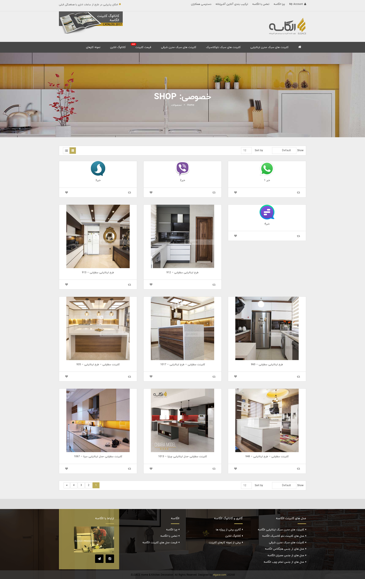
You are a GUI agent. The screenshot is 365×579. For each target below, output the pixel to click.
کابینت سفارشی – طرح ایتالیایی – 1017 (182, 364)
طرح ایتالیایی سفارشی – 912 (182, 272)
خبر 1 (267, 180)
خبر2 (182, 180)
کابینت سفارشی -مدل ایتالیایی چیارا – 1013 (182, 456)
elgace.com (219, 575)
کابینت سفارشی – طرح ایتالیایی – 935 (98, 364)
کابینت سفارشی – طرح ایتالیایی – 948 (267, 456)
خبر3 (98, 180)
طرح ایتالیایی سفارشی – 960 (267, 364)
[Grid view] (72, 150)
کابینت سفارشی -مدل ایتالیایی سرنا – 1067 (98, 456)
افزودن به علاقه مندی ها (235, 192)
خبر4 (267, 224)
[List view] (66, 150)
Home (190, 105)
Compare (298, 192)
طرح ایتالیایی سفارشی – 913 (98, 272)
